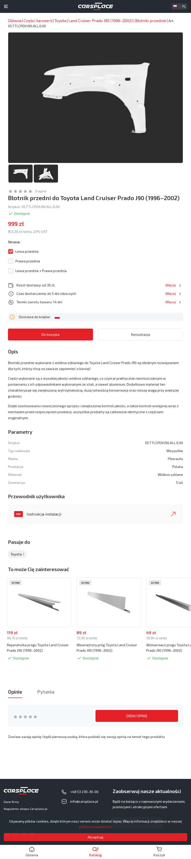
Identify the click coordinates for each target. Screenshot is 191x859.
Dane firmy (11, 801)
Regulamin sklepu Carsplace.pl (26, 808)
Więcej (170, 285)
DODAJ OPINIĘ (136, 716)
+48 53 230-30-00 (84, 792)
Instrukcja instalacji (44, 514)
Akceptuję (95, 837)
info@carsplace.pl (84, 801)
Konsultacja (140, 334)
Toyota (17, 554)
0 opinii (40, 191)
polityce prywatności (95, 827)
